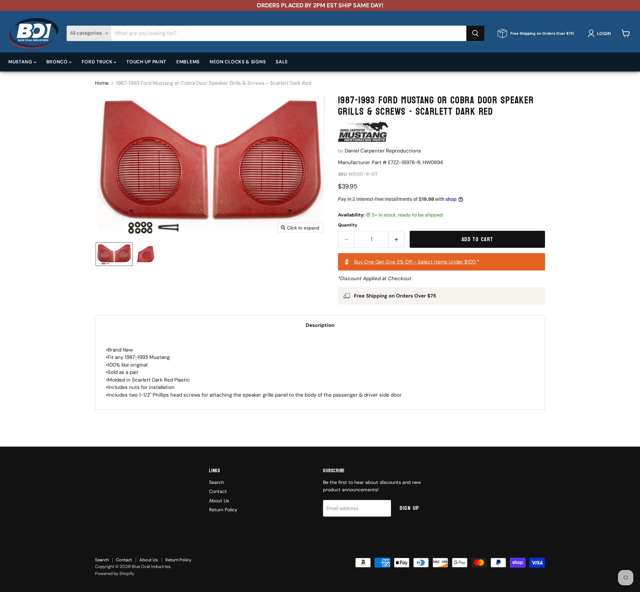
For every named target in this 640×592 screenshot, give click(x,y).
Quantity (347, 224)
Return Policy (223, 510)
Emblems (188, 62)
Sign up (409, 508)
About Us (219, 501)
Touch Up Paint (146, 62)
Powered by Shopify (114, 573)
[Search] (475, 33)
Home (102, 83)
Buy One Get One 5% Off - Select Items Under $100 (415, 261)
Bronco (57, 62)
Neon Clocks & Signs (238, 62)
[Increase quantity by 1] (397, 239)
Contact (218, 491)
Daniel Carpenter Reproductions (383, 150)
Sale (282, 62)
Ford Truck (98, 62)
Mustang (21, 62)
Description (320, 325)
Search (216, 482)
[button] (600, 33)
